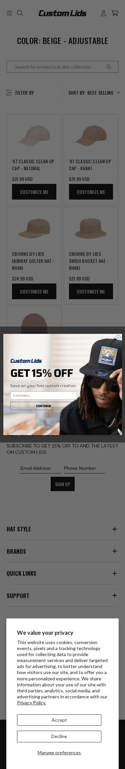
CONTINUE (43, 405)
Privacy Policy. (31, 702)
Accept (59, 720)
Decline (59, 736)
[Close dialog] (118, 337)
